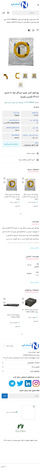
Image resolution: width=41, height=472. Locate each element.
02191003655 (32, 352)
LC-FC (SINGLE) (12, 19)
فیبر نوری (32, 19)
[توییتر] (20, 383)
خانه (37, 19)
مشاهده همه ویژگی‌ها (11, 144)
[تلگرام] (12, 383)
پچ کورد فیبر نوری (23, 19)
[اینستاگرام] (36, 383)
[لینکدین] (28, 383)
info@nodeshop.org (29, 355)
